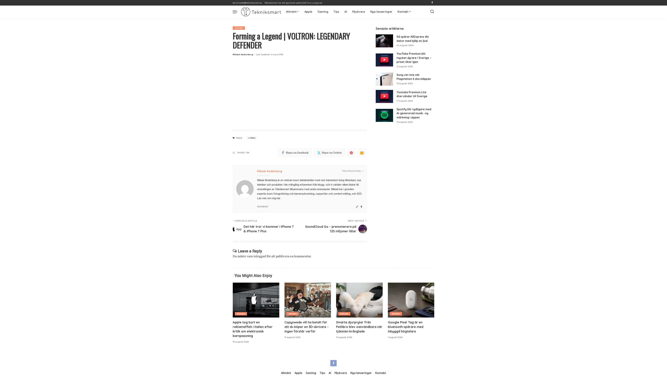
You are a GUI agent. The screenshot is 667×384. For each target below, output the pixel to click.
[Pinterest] (351, 152)
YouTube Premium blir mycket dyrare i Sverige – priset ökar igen (414, 58)
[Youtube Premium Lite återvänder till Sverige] (384, 96)
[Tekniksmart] (261, 11)
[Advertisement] (300, 96)
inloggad (259, 256)
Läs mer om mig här (268, 198)
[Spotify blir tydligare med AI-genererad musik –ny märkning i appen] (384, 115)
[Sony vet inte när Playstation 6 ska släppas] (384, 79)
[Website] (357, 207)
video (253, 138)
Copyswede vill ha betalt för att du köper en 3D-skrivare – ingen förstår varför (307, 326)
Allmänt (239, 28)
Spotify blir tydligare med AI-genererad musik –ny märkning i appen (414, 113)
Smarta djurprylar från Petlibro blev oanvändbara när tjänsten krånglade (359, 326)
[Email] (361, 152)
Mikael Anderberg (243, 54)
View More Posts (351, 171)
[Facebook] (432, 3)
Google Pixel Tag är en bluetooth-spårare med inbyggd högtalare (405, 326)
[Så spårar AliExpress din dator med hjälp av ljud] (384, 40)
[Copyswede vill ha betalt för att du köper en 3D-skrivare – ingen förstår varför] (308, 300)
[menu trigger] (237, 12)
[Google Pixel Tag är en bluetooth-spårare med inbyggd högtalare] (411, 300)
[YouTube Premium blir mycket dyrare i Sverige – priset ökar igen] (384, 59)
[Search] (432, 12)
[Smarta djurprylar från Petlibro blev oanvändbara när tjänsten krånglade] (359, 300)
